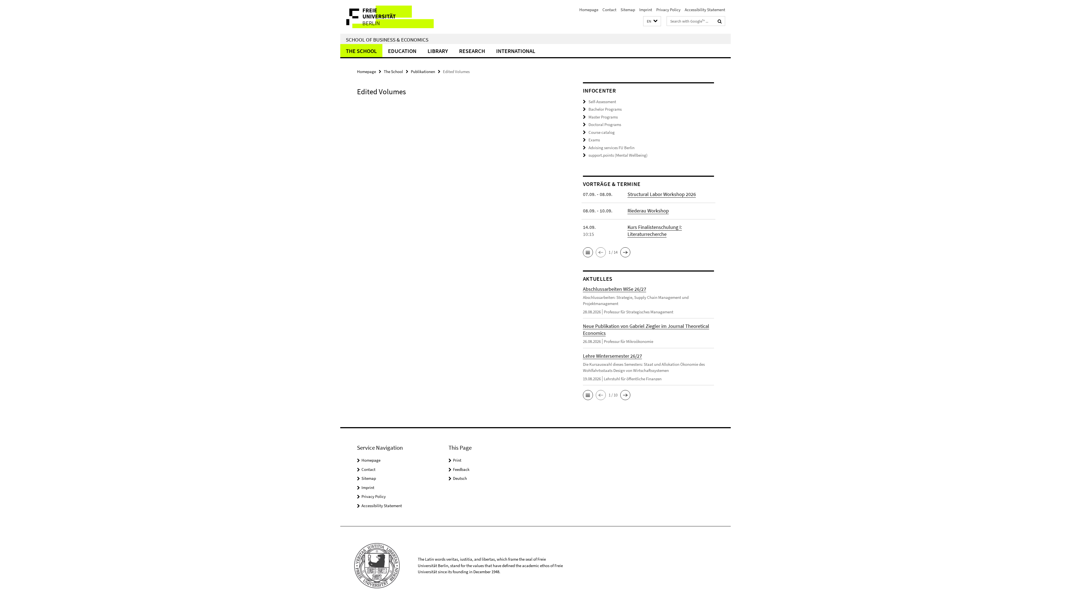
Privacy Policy (668, 9)
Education (402, 50)
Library (438, 50)
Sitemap (628, 9)
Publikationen (423, 71)
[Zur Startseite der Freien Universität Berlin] (387, 17)
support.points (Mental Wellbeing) (618, 155)
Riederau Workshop (648, 210)
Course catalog (601, 132)
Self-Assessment (602, 101)
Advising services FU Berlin (611, 147)
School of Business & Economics (387, 39)
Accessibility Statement (705, 9)
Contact (609, 9)
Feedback (461, 469)
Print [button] (457, 460)
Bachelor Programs (605, 109)
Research (472, 50)
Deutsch (460, 478)
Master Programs (603, 117)
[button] (652, 21)
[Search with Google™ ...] (720, 21)
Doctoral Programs (604, 124)
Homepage (588, 9)
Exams (594, 139)
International (515, 50)
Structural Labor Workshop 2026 (662, 194)
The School (361, 50)
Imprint (645, 9)
